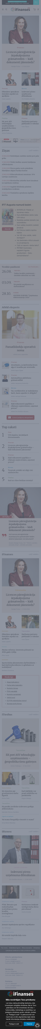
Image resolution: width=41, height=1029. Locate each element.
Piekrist (29, 1024)
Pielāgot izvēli (14, 1024)
